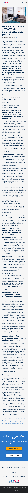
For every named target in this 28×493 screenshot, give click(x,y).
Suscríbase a (14, 472)
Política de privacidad (10, 488)
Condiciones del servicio (21, 488)
